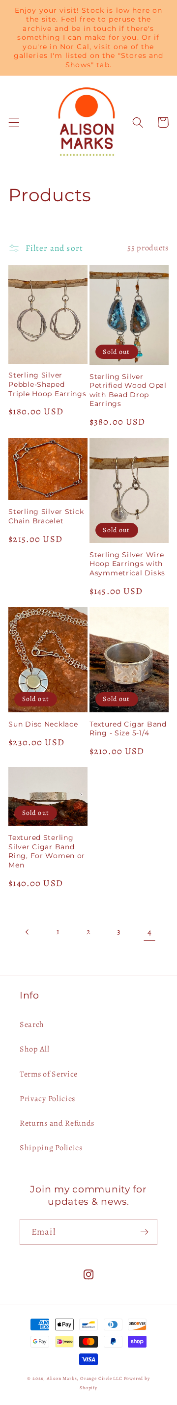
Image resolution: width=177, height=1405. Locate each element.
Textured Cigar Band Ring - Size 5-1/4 (128, 729)
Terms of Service (49, 1074)
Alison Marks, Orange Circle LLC (84, 1378)
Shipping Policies (51, 1147)
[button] (14, 122)
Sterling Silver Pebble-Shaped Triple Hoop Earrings (47, 384)
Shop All (35, 1049)
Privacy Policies (47, 1098)
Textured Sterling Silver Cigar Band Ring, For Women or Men (46, 851)
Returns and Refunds (57, 1123)
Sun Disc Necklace (43, 724)
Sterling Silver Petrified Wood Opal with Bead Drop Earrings (128, 390)
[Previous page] (27, 932)
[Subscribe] (144, 1232)
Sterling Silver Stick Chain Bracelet (46, 516)
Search (32, 1024)
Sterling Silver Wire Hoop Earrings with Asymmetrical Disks (127, 563)
